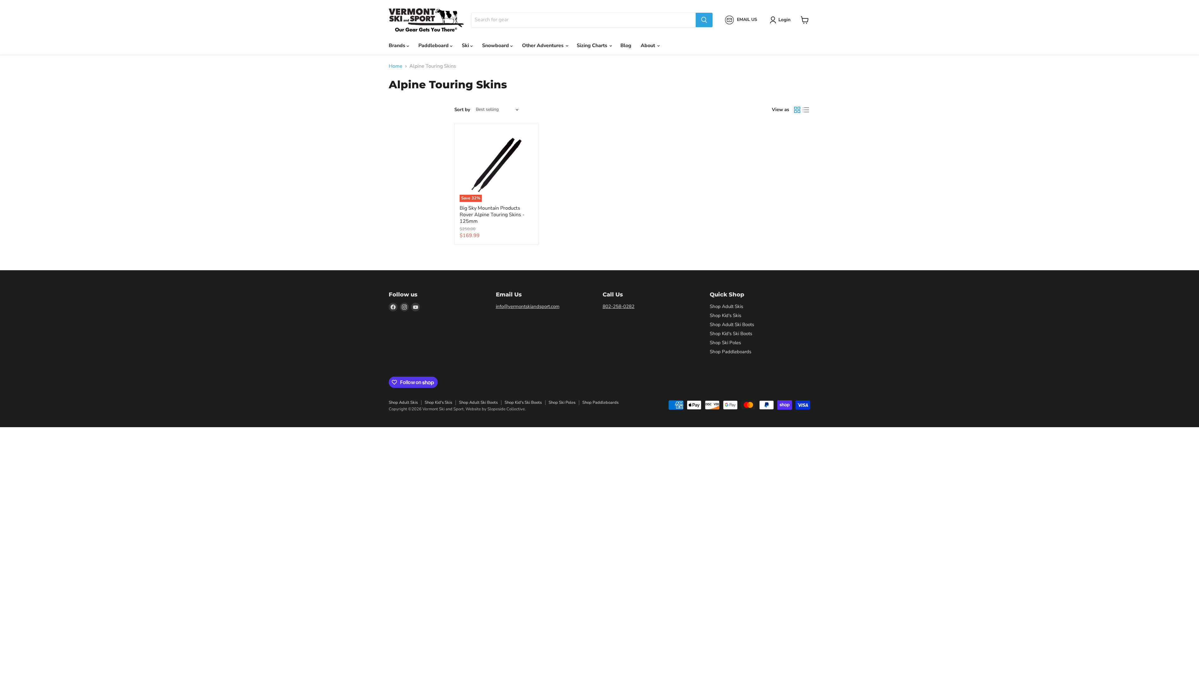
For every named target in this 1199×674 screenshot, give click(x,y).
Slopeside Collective (506, 409)
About (648, 45)
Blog (625, 45)
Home (395, 66)
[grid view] (797, 109)
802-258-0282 (618, 306)
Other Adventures (543, 45)
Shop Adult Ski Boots (732, 324)
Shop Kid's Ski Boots (731, 333)
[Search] (704, 20)
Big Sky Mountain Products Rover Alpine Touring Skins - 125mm (492, 215)
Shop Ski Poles (725, 342)
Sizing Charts (593, 45)
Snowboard (496, 45)
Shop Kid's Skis (725, 315)
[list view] (806, 109)
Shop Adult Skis (726, 306)
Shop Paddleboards (730, 352)
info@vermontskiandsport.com (528, 306)
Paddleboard (434, 45)
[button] (781, 20)
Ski (466, 45)
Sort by (462, 109)
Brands (398, 45)
